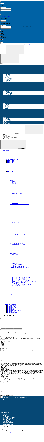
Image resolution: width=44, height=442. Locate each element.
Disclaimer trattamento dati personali (7, 432)
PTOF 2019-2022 (10, 162)
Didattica (4, 135)
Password (13, 10)
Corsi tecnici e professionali (17, 264)
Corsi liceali (14, 265)
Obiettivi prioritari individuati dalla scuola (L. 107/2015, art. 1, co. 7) (24, 281)
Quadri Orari (14, 183)
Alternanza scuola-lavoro (16, 283)
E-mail (12, 26)
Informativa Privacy (6, 416)
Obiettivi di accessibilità (7, 419)
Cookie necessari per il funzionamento (7, 337)
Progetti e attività (13, 253)
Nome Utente (13, 8)
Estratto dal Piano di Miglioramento (18, 223)
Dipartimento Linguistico (11, 309)
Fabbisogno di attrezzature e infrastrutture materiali (21, 280)
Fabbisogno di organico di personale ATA (19, 279)
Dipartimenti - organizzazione (10, 304)
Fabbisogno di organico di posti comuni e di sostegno (21, 277)
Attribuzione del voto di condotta (18, 266)
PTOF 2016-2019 (10, 171)
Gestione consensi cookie (7, 421)
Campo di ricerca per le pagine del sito (7, 133)
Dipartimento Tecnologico (12, 311)
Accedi (2, 3)
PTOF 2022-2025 (10, 161)
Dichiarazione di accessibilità (8, 418)
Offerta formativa (6, 136)
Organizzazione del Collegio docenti (16, 243)
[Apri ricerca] (15, 49)
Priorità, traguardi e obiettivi (15, 192)
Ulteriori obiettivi (13, 202)
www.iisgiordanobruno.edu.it (5, 341)
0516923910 (6, 404)
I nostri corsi (12, 180)
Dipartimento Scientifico (11, 308)
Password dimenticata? (4, 12)
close (2, 63)
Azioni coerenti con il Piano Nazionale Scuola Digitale (22, 284)
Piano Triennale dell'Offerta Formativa (10, 137)
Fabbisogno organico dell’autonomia (18, 278)
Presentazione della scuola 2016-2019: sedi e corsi (21, 234)
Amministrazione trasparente (8, 422)
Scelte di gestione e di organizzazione (18, 282)
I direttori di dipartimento (11, 305)
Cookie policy (5, 414)
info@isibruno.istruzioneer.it (15, 405)
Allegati (11, 294)
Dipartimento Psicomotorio (12, 312)
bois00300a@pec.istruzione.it (15, 406)
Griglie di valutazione (14, 263)
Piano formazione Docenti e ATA (18, 285)
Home (4, 134)
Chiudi (2, 33)
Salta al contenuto (3, 0)
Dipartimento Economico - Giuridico (14, 310)
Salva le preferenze (9, 395)
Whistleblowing (5, 420)
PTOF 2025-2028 (10, 160)
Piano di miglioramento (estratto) (16, 222)
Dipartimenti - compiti (11, 306)
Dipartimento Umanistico (11, 307)
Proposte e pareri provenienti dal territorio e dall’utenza (22, 213)
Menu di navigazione (21, 148)
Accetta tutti (3, 395)
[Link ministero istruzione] (5, 1)
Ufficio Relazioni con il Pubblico (9, 417)
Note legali (5, 415)
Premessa (13, 181)
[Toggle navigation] (9, 58)
